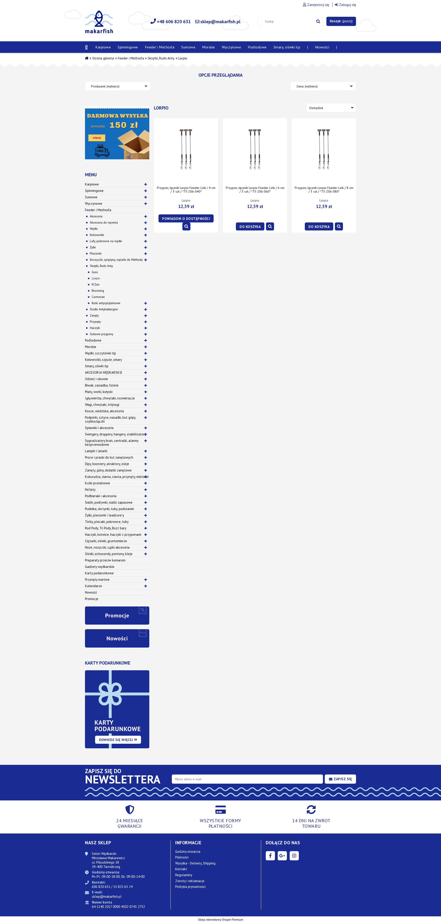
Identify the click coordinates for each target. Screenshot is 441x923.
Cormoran (98, 297)
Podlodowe (93, 340)
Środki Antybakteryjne (104, 309)
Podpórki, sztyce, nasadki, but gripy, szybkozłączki (110, 419)
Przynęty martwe (97, 579)
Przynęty (95, 322)
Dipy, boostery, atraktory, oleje (107, 464)
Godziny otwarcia (187, 851)
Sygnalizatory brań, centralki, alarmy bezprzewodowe (112, 442)
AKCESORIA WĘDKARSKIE (103, 372)
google (282, 855)
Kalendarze (93, 586)
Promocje (91, 599)
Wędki (94, 229)
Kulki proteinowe (97, 483)
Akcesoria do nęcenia (104, 222)
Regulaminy (183, 875)
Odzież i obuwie (96, 379)
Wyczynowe (93, 203)
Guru (95, 272)
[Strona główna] (99, 24)
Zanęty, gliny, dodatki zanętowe (108, 470)
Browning (98, 291)
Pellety (90, 489)
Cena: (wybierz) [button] (307, 86)
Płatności (182, 857)
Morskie (90, 347)
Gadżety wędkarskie (99, 566)
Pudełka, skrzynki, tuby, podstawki (109, 509)
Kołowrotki (97, 235)
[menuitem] (103, 47)
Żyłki (93, 247)
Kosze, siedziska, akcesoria (104, 411)
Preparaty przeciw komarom (105, 560)
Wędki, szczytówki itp (100, 353)
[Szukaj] (318, 21)
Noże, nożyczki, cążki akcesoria (107, 547)
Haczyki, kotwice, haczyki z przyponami (113, 534)
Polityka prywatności (190, 886)
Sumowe (91, 197)
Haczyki (95, 328)
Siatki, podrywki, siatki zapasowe (109, 502)
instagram (294, 855)
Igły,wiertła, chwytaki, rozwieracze (110, 398)
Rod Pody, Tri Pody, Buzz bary (105, 528)
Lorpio (96, 278)
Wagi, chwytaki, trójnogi (102, 404)
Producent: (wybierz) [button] (105, 86)
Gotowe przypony (101, 334)
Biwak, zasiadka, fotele (102, 385)
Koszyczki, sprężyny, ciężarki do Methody (116, 260)
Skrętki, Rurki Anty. (101, 266)
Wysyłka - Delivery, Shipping (195, 863)
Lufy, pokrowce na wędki (106, 241)
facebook (270, 855)
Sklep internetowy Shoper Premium (220, 920)
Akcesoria (96, 216)
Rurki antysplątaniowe (106, 303)
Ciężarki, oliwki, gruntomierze (106, 541)
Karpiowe (92, 184)
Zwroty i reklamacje (189, 881)
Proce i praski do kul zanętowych (109, 457)
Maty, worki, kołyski (99, 392)
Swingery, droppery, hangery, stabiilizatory (115, 434)
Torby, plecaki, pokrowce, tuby (107, 521)
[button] (186, 226)
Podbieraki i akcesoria (100, 496)
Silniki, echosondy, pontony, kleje (109, 554)
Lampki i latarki (96, 451)
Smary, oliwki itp (96, 366)
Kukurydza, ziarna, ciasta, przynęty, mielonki (117, 476)
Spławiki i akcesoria (99, 428)
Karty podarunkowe (99, 573)
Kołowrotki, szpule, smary (103, 359)
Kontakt (181, 869)
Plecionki (96, 253)
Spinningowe (94, 190)
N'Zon (95, 284)
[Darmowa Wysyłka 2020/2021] (117, 132)
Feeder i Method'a (98, 210)
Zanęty (94, 315)
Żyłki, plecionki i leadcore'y (104, 515)
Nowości (91, 592)
